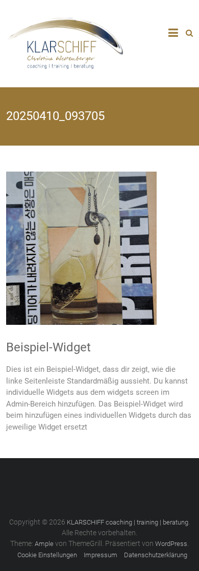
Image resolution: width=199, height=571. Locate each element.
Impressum (100, 555)
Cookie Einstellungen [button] (47, 555)
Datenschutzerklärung (155, 555)
